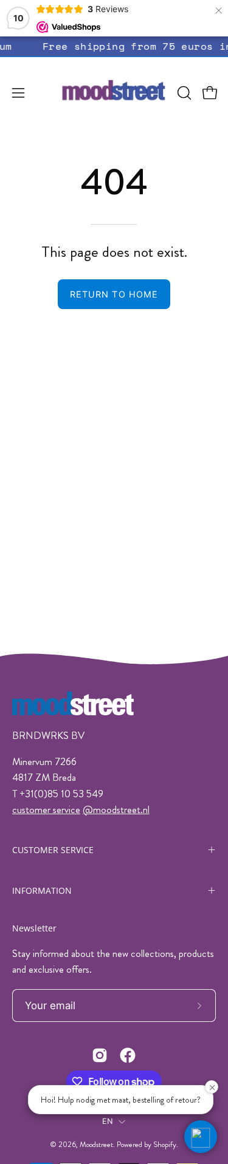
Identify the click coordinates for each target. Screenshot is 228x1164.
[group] (114, 46)
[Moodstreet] (114, 93)
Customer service (53, 850)
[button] (183, 92)
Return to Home (114, 294)
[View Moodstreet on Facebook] (128, 1055)
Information (42, 890)
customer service (46, 809)
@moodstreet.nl (116, 809)
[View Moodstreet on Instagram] (100, 1055)
